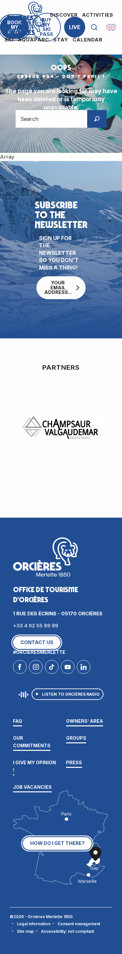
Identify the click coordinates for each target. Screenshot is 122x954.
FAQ (17, 721)
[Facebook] (20, 668)
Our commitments (31, 741)
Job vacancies (32, 787)
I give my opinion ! (34, 766)
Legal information (33, 923)
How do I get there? (57, 843)
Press (74, 762)
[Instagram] (36, 668)
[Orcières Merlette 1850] (25, 27)
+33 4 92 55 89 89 (35, 626)
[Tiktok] (52, 668)
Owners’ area (84, 721)
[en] (111, 27)
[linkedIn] (83, 668)
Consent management (79, 923)
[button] (94, 27)
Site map (25, 931)
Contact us (36, 642)
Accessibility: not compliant (67, 931)
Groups (76, 738)
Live (74, 27)
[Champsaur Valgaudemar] (61, 428)
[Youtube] (68, 668)
